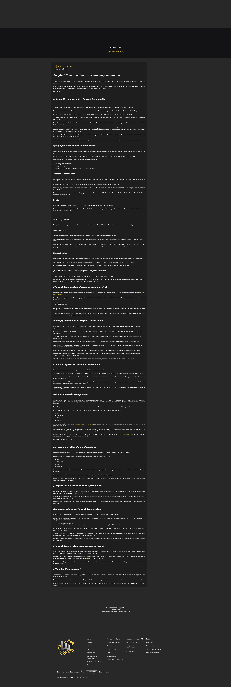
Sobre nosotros (92, 665)
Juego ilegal (130, 651)
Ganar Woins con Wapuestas (92, 657)
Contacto (149, 642)
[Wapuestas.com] (9, 20)
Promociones (111, 649)
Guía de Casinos (112, 656)
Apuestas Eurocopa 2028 (115, 659)
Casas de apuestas (113, 642)
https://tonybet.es (58, 124)
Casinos (109, 646)
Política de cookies (152, 653)
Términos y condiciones (154, 649)
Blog (108, 653)
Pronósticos (91, 653)
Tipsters (90, 646)
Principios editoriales (94, 661)
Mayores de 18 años (133, 642)
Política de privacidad (153, 646)
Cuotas (89, 642)
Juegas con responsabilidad (132, 647)
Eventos (89, 649)
